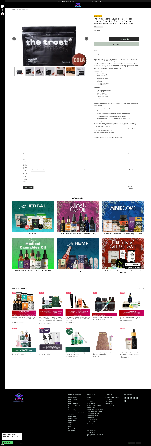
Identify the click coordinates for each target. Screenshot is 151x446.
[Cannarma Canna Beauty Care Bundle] (24, 339)
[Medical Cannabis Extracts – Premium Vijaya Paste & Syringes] (123, 253)
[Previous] (55, 1)
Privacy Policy (108, 399)
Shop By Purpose (72, 418)
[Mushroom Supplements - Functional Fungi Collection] (123, 216)
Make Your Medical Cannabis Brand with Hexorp (94, 406)
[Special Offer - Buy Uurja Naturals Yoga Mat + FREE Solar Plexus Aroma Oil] (104, 339)
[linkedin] (137, 398)
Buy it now (116, 44)
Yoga (69, 424)
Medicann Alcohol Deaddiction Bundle (102, 317)
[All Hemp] (78, 253)
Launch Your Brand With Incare (95, 409)
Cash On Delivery (72, 414)
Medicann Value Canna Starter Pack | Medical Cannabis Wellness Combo (77, 353)
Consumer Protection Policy (112, 397)
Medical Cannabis (72, 397)
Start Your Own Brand (92, 419)
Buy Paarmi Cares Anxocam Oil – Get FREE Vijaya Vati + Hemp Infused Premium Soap (130, 318)
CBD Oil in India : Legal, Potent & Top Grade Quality (78, 234)
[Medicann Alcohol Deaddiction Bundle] (104, 304)
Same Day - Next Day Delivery (76, 412)
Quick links (108, 394)
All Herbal (32, 234)
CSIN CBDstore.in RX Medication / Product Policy (95, 434)
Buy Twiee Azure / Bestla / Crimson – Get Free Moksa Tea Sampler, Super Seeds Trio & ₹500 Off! (23, 319)
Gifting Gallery (72, 420)
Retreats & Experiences (74, 410)
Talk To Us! (89, 401)
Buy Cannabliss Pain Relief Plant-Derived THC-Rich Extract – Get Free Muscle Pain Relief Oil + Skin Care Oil (78, 319)
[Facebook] (125, 398)
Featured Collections (74, 394)
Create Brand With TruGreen (94, 411)
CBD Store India (21, 443)
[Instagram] (131, 398)
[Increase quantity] (43, 170)
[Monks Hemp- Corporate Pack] (51, 339)
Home (13, 9)
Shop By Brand (72, 416)
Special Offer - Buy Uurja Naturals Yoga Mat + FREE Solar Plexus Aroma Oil (104, 353)
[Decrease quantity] (33, 170)
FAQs (88, 399)
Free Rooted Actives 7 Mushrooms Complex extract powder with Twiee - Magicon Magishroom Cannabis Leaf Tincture (131, 354)
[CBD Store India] (78, 5)
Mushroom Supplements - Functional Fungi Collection (123, 234)
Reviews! (89, 397)
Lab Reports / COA (91, 422)
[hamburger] (2, 2)
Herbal (70, 401)
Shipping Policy (109, 403)
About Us (89, 428)
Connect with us (72, 428)
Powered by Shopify (31, 443)
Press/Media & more (92, 424)
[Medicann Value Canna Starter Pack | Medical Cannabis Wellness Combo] (78, 339)
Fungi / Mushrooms (73, 403)
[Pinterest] (134, 398)
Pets (69, 408)
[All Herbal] (33, 216)
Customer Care (91, 394)
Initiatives (89, 426)
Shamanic (70, 422)
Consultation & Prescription (75, 406)
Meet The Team (91, 403)
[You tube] (125, 401)
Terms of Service (91, 432)
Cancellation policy (110, 406)
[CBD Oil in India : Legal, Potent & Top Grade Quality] (78, 216)
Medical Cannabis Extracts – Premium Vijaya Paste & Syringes (123, 271)
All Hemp (77, 271)
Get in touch (128, 394)
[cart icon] (2, 13)
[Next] (100, 1)
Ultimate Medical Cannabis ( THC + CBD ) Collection (33, 271)
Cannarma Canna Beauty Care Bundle (21, 353)
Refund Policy (108, 401)
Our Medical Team (91, 430)
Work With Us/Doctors (93, 415)
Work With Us (72, 431)
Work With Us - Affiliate (93, 413)
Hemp (69, 426)
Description (97, 55)
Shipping (95, 33)
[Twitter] (128, 398)
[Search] (2, 6)
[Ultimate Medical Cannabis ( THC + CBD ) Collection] (33, 253)
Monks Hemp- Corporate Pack (46, 353)
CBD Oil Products (72, 399)
